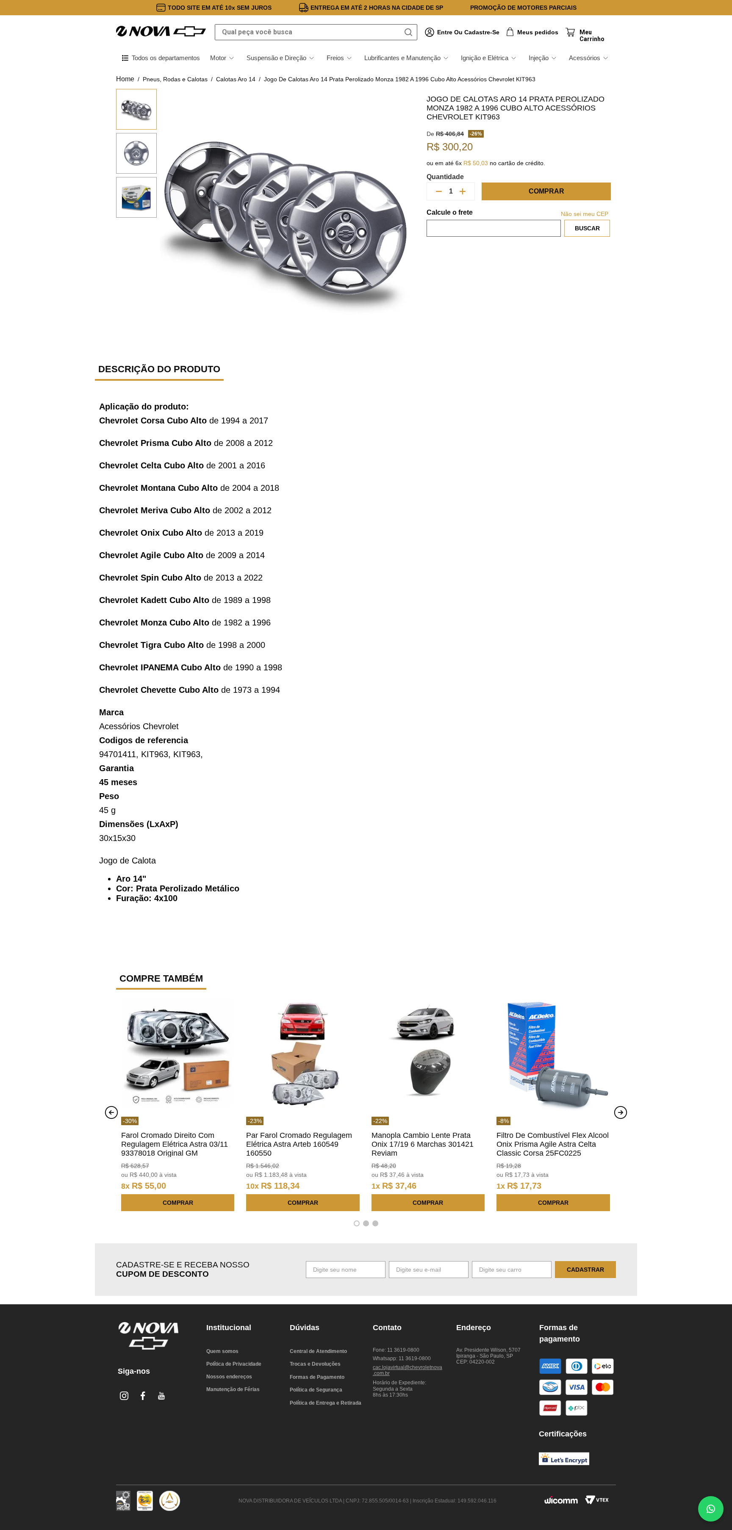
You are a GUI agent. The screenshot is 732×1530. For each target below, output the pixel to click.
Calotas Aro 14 (235, 79)
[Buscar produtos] (410, 32)
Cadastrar (585, 1269)
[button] (357, 1223)
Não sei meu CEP (584, 213)
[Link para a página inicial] (125, 79)
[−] (439, 191)
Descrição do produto (159, 369)
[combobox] (316, 32)
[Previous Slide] (111, 1112)
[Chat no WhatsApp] (711, 1509)
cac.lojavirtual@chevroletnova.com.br (407, 1370)
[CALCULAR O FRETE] (587, 228)
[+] (463, 191)
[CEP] (494, 223)
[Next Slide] (620, 1112)
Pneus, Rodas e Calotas (175, 79)
